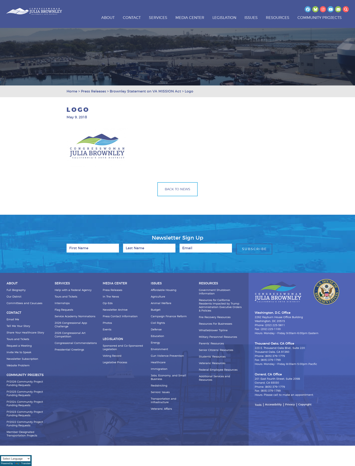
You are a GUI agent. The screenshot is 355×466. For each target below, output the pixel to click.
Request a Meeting (19, 346)
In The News (111, 296)
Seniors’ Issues (160, 392)
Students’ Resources (212, 356)
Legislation (224, 18)
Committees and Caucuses (24, 303)
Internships (62, 303)
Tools (258, 405)
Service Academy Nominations (75, 316)
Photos (107, 323)
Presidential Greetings (69, 349)
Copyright (304, 404)
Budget (155, 310)
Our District (14, 296)
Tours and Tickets (18, 339)
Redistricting (159, 385)
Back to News (177, 189)
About (108, 18)
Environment (159, 349)
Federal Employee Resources (218, 370)
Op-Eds (108, 303)
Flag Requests (64, 310)
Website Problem (18, 365)
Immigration (159, 369)
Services (158, 18)
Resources (277, 18)
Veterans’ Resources (212, 363)
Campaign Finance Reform (169, 316)
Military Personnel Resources (218, 337)
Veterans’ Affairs (161, 409)
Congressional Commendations (76, 343)
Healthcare (158, 362)
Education (157, 336)
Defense (156, 329)
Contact (132, 18)
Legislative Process (115, 362)
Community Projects (319, 18)
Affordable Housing (163, 290)
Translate (26, 463)
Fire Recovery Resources (215, 317)
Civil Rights (158, 323)
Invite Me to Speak (19, 352)
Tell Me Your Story (18, 326)
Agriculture (158, 296)
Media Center (189, 18)
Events (107, 329)
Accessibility (273, 404)
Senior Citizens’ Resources (216, 350)
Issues (251, 18)
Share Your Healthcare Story (25, 332)
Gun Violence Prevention (167, 356)
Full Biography (16, 290)
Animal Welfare (161, 303)
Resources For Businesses (215, 324)
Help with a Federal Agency (73, 290)
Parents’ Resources (211, 343)
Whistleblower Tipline (213, 330)
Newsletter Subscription (22, 359)
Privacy (290, 404)
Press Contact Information (120, 316)
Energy (155, 342)
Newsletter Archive (115, 310)
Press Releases (112, 290)
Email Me (13, 319)
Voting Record (112, 356)
